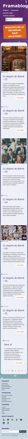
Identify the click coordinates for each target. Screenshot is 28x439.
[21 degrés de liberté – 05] (14, 150)
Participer (4, 396)
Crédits (3, 413)
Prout (3, 389)
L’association (5, 383)
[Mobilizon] (16, 420)
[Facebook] (8, 423)
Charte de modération (7, 401)
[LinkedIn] (3, 423)
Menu (7, 10)
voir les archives (15, 435)
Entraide (4, 407)
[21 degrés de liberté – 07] (14, 58)
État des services (5, 388)
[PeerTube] (12, 420)
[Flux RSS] (3, 420)
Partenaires (4, 400)
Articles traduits (9, 16)
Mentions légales (5, 410)
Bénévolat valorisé (6, 398)
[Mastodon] (8, 420)
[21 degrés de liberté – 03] (14, 232)
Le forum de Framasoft (7, 395)
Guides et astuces (6, 408)
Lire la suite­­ (20, 97)
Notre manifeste (5, 385)
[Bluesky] (21, 420)
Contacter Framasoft (6, 386)
